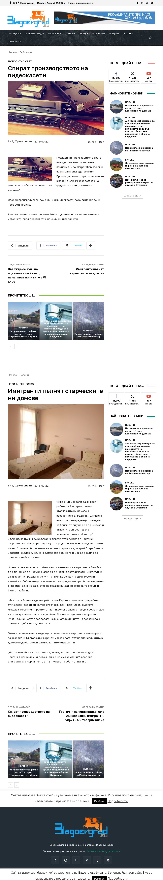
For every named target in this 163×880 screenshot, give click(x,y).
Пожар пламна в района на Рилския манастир (88, 335)
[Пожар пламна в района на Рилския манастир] (88, 321)
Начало (12, 52)
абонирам (148, 72)
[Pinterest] (87, 860)
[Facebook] (137, 3)
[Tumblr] (97, 860)
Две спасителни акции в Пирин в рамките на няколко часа (139, 166)
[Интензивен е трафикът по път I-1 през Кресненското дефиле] (24, 321)
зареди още (131, 195)
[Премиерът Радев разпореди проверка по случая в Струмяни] (116, 181)
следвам (132, 72)
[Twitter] (147, 3)
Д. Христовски (22, 141)
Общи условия (51, 876)
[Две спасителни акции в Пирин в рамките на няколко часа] (116, 164)
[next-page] (16, 346)
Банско (129, 160)
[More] (90, 245)
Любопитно (26, 52)
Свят (28, 61)
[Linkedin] (76, 860)
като (116, 72)
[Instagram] (142, 3)
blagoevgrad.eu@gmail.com (103, 851)
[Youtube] (151, 3)
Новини (23, 328)
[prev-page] (10, 346)
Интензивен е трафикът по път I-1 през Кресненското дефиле (24, 334)
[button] (150, 37)
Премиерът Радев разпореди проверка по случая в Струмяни (139, 182)
